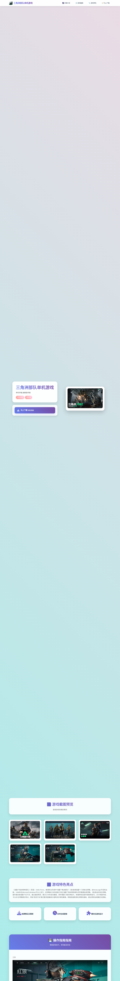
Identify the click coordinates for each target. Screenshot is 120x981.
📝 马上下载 (106, 3)
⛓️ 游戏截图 (79, 3)
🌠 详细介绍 (66, 3)
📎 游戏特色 (92, 3)
